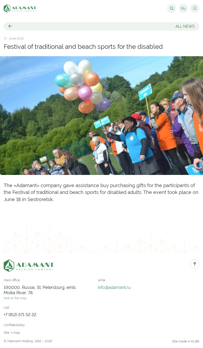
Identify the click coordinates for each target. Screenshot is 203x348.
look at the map (15, 298)
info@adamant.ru (114, 287)
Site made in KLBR (185, 341)
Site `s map (12, 333)
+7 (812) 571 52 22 (20, 314)
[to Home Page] (20, 8)
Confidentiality (14, 325)
